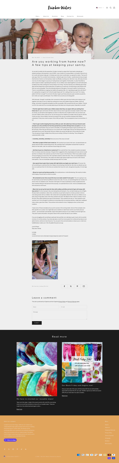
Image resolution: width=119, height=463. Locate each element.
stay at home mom (48, 57)
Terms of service (109, 435)
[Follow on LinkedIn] (26, 449)
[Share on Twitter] (71, 286)
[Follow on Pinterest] (17, 449)
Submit (36, 322)
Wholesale (80, 16)
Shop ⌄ (38, 16)
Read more (19, 409)
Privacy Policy (62, 301)
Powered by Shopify (55, 456)
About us (107, 427)
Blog (62, 16)
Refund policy (108, 443)
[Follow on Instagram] (13, 449)
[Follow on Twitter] (9, 449)
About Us (46, 16)
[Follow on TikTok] (21, 449)
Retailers (107, 441)
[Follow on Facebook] (5, 449)
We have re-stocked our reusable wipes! (35, 399)
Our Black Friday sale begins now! (77, 385)
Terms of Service (72, 301)
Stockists (55, 16)
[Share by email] (84, 286)
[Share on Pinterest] (77, 286)
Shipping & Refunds (110, 430)
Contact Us (70, 16)
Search (107, 424)
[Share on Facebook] (64, 286)
